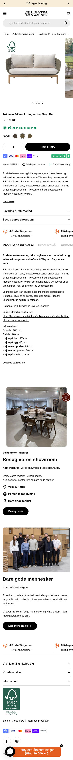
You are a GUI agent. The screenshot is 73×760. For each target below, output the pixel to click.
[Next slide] (43, 103)
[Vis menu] (5, 13)
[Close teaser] (61, 746)
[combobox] (36, 23)
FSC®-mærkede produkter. (34, 720)
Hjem (6, 34)
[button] (5, 3)
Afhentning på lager (23, 34)
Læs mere (8, 201)
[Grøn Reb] (22, 136)
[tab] (18, 246)
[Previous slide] (33, 103)
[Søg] (65, 23)
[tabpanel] (36, 309)
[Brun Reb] (15, 136)
